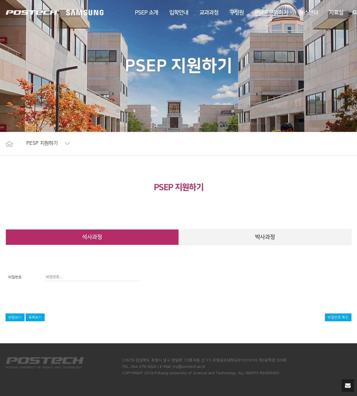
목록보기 (35, 317)
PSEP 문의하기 (271, 12)
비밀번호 (15, 277)
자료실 (336, 12)
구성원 (237, 12)
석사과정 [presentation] (92, 237)
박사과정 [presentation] (265, 237)
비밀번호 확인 (338, 317)
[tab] (92, 237)
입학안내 (178, 12)
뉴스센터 (308, 12)
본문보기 (15, 317)
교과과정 (208, 12)
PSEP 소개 (146, 12)
